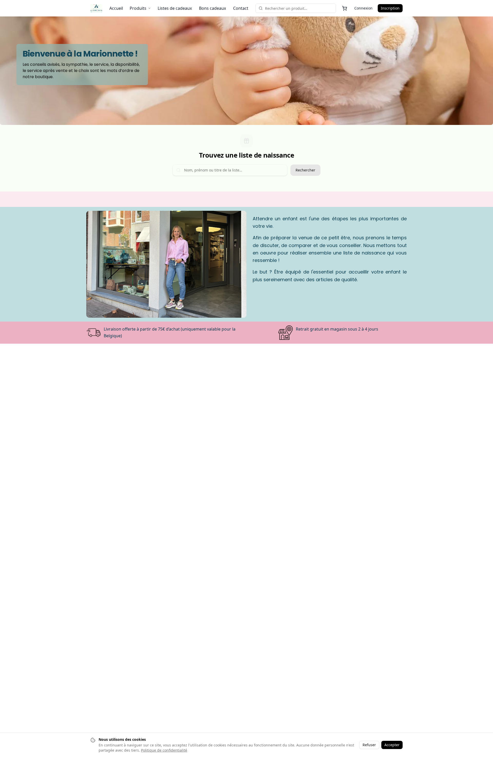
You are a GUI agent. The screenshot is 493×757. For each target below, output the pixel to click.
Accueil (116, 8)
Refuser (369, 744)
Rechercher (305, 170)
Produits (138, 8)
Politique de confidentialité (164, 750)
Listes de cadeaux (175, 8)
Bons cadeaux (212, 8)
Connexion (363, 8)
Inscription (390, 8)
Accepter (392, 744)
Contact (240, 8)
